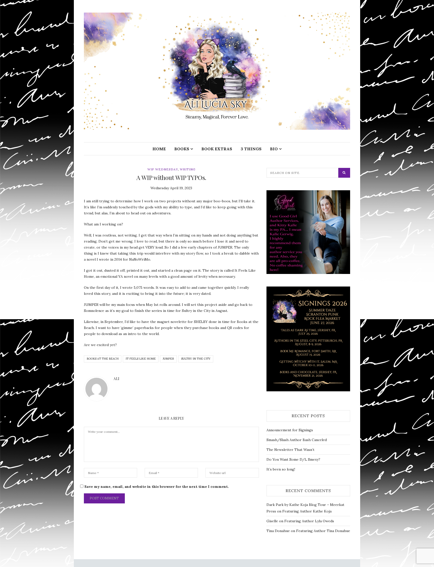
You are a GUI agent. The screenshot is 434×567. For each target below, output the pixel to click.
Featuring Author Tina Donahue (323, 531)
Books (181, 148)
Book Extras (216, 148)
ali (117, 378)
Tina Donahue (278, 531)
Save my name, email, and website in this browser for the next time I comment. (156, 486)
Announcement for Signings (289, 430)
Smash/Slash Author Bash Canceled (296, 440)
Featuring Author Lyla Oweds (309, 521)
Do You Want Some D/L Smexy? (293, 459)
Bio (274, 148)
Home (159, 148)
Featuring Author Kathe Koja (307, 511)
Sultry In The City (195, 358)
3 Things (251, 148)
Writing (187, 169)
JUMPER (168, 358)
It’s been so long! (280, 469)
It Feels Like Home (141, 358)
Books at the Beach (103, 358)
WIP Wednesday (162, 169)
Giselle (272, 521)
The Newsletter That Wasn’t (290, 449)
